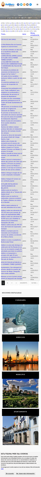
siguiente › (24, 283)
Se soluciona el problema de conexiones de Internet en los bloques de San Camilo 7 (10, 72)
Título (3, 34)
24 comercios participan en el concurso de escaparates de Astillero (10, 84)
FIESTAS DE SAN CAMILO (8, 39)
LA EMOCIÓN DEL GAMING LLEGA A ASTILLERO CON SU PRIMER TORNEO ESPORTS (11, 58)
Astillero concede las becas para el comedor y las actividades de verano (11, 155)
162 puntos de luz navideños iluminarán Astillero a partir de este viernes (11, 78)
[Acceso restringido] (27, 5)
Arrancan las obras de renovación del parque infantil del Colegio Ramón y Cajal (11, 137)
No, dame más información (25, 473)
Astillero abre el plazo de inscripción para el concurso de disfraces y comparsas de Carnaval (11, 143)
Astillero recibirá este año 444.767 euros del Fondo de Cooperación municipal (11, 227)
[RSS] (24, 5)
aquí (2, 468)
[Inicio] (7, 4)
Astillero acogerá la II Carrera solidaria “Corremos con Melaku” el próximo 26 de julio (11, 149)
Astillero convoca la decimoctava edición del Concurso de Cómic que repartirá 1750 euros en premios (11, 161)
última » (35, 283)
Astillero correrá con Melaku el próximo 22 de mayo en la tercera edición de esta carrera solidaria (11, 168)
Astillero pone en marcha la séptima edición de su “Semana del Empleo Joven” (11, 192)
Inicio (20, 15)
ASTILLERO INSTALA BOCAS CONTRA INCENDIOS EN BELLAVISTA (9, 186)
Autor (24, 34)
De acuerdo (10, 473)
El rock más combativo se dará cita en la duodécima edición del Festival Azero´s (11, 52)
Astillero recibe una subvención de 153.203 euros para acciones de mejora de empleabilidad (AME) (11, 212)
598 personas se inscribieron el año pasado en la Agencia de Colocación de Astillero (11, 108)
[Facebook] (18, 5)
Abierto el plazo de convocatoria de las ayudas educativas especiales (11, 123)
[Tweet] (21, 5)
